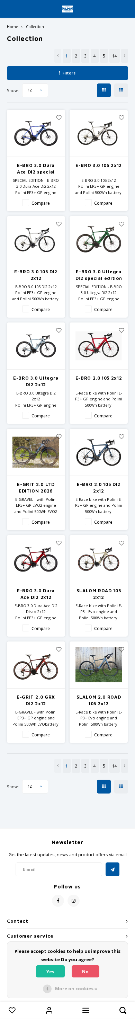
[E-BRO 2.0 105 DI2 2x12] (99, 452)
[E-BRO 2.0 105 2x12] (99, 345)
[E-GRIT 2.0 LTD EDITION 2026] (36, 452)
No (85, 971)
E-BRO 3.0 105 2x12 (98, 165)
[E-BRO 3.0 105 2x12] (99, 133)
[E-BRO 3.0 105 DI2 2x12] (36, 239)
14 (114, 56)
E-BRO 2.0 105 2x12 (98, 378)
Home (12, 26)
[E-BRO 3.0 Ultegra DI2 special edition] (99, 239)
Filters (69, 73)
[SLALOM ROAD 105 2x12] (99, 558)
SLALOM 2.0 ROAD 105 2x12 (98, 700)
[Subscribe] (112, 869)
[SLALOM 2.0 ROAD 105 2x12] (99, 664)
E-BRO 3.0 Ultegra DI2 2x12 (35, 381)
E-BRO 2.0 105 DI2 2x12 (98, 487)
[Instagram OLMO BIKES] (74, 901)
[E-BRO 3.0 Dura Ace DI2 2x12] (36, 558)
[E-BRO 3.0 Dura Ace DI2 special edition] (36, 133)
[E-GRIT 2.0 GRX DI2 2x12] (36, 664)
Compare (41, 203)
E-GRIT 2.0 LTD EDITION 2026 (35, 487)
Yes (50, 971)
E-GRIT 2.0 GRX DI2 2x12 (36, 700)
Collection (35, 26)
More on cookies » (76, 988)
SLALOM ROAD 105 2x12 (98, 594)
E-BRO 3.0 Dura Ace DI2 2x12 (36, 594)
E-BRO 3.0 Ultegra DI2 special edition (98, 275)
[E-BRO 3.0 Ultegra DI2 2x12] (36, 345)
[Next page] (124, 56)
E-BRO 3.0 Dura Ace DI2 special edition (36, 169)
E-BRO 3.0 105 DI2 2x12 (35, 275)
